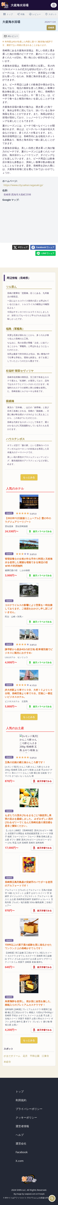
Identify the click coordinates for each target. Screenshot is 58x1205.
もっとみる (29, 477)
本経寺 (7, 1061)
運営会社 (21, 1143)
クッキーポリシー (26, 1117)
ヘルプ (20, 1135)
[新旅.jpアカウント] (54, 6)
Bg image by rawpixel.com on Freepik (29, 1194)
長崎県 (51, 27)
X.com (19, 1161)
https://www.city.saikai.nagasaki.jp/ (23, 185)
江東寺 (45, 1055)
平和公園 (34, 1055)
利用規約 (21, 1100)
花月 (25, 1055)
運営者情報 (22, 1126)
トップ (20, 1091)
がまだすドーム (12, 1055)
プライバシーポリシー (29, 1109)
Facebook (22, 1152)
